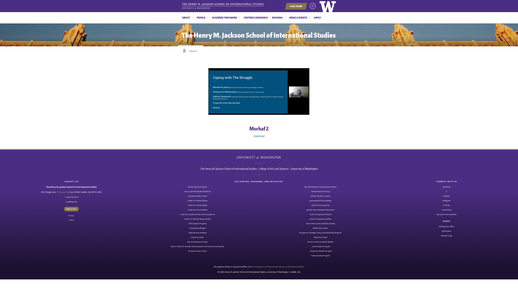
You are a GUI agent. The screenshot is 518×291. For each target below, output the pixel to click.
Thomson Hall (63, 192)
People (201, 17)
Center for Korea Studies (197, 210)
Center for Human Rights (197, 205)
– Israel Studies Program (320, 246)
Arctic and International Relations (197, 191)
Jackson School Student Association (320, 210)
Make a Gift (71, 209)
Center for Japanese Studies (320, 214)
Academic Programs (224, 17)
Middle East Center (320, 228)
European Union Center (197, 251)
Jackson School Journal (320, 205)
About (186, 17)
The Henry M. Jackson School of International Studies (228, 168)
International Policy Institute (320, 201)
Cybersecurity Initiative (197, 233)
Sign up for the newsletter (446, 214)
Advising (277, 17)
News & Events (298, 17)
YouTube (446, 205)
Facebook (447, 187)
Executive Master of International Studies (320, 187)
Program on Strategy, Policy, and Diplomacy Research (320, 233)
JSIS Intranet (446, 231)
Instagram (447, 201)
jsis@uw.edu (72, 202)
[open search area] (313, 6)
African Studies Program (197, 187)
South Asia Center (320, 237)
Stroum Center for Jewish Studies (320, 242)
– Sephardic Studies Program (320, 251)
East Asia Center (197, 237)
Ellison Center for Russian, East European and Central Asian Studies (197, 246)
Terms (71, 220)
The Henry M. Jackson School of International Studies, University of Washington (223, 6)
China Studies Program (197, 223)
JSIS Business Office (446, 226)
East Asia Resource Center (197, 242)
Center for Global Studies (198, 201)
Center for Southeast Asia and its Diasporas (197, 214)
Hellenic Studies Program (320, 196)
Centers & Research (256, 17)
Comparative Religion (197, 228)
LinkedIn (446, 196)
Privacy (71, 215)
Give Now (296, 6)
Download (259, 135)
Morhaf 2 (193, 51)
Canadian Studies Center (197, 196)
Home (184, 50)
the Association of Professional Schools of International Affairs (277, 266)
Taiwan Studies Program (320, 255)
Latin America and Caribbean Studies (320, 223)
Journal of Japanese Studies (320, 219)
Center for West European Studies (197, 219)
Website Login (446, 236)
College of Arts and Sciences (274, 168)
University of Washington (328, 6)
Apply (317, 17)
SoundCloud (446, 210)
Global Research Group (320, 191)
